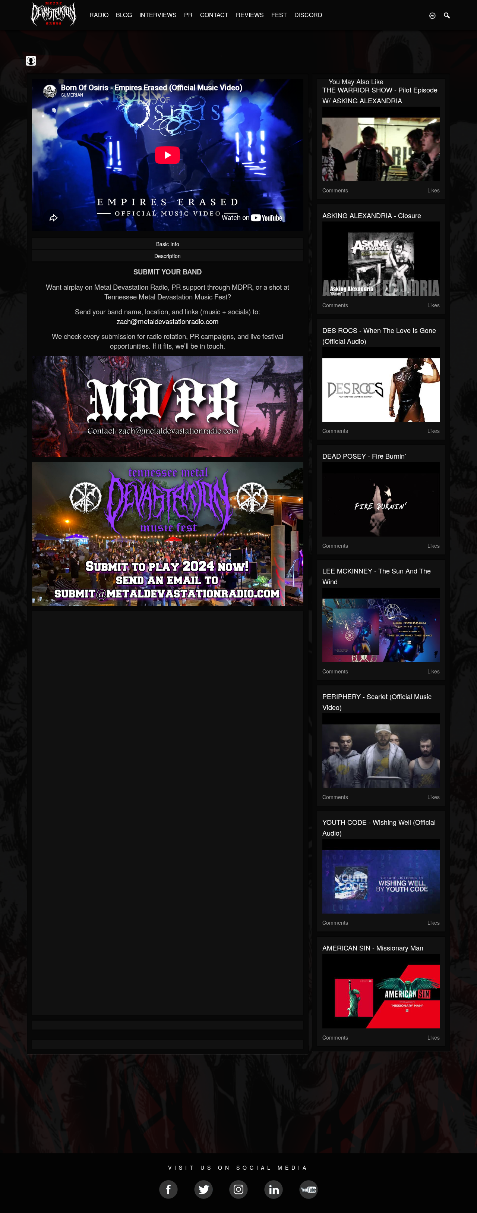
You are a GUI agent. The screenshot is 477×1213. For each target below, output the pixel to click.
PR (188, 14)
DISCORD (308, 14)
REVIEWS (250, 14)
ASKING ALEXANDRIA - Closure (371, 215)
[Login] (432, 15)
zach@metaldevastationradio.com (168, 321)
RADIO (98, 14)
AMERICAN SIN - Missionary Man (372, 947)
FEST (279, 14)
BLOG (124, 14)
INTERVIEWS (158, 14)
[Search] (447, 15)
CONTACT (214, 14)
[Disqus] (168, 716)
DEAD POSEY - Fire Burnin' (364, 456)
